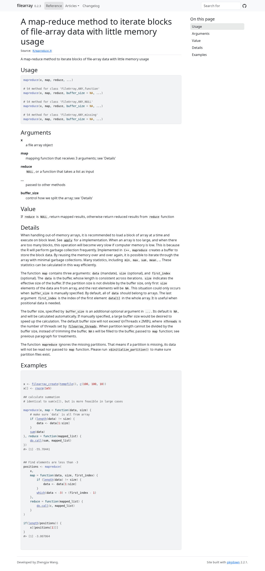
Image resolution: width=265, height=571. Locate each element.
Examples (199, 54)
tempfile (66, 384)
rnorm (39, 388)
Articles (71, 6)
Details (197, 47)
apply (68, 240)
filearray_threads (82, 326)
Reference (54, 6)
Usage (197, 26)
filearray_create (45, 384)
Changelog (91, 6)
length (42, 418)
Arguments (201, 33)
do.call (36, 440)
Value (196, 40)
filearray (25, 5)
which (41, 492)
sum (32, 431)
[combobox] (221, 6)
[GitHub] (244, 6)
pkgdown (233, 562)
